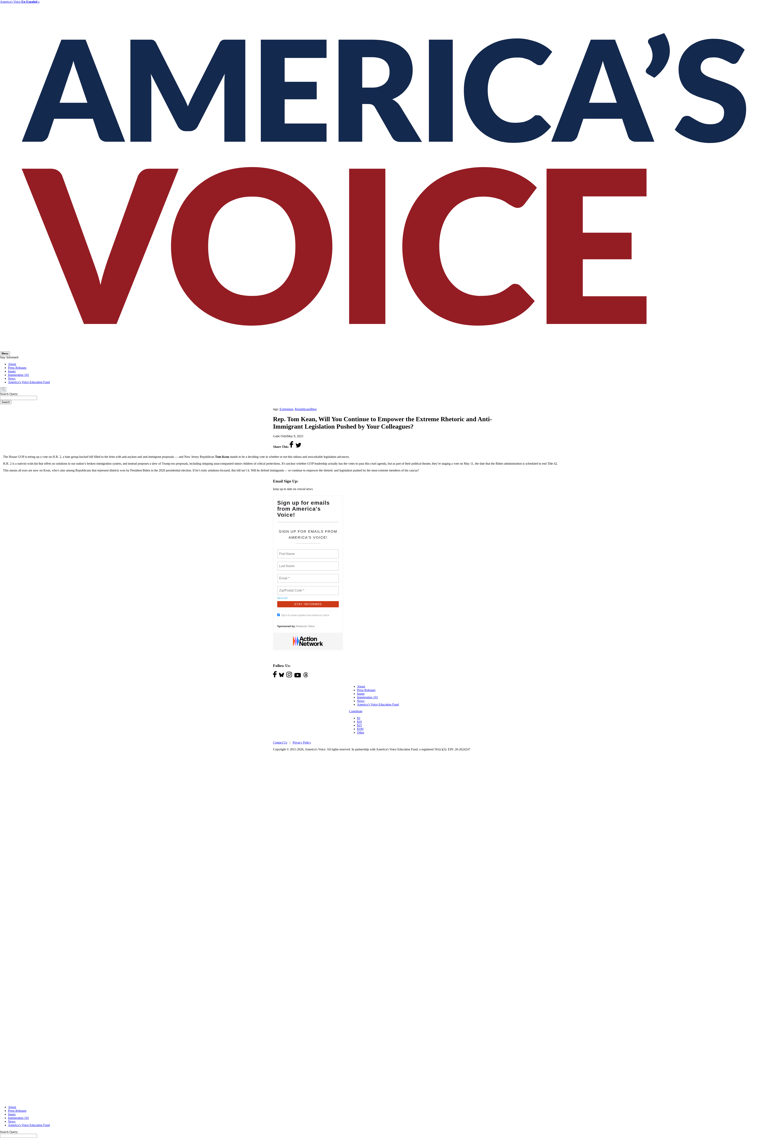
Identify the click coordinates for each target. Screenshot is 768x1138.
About (12, 364)
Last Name (286, 563)
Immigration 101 (18, 375)
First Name (287, 551)
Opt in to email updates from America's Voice (305, 615)
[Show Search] (3, 389)
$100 (360, 729)
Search (6, 402)
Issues (12, 371)
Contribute (355, 711)
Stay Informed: (9, 357)
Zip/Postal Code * (291, 588)
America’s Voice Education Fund (29, 382)
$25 (359, 725)
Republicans (302, 409)
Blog (313, 409)
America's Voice (20, 1)
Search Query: (9, 394)
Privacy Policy (302, 742)
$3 (358, 718)
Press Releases (17, 367)
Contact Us (280, 742)
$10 (359, 721)
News (11, 378)
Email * (284, 576)
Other (360, 732)
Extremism (286, 409)
